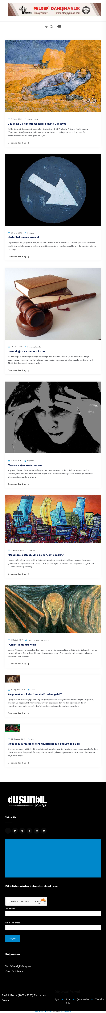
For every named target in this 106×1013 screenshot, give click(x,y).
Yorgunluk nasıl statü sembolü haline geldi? (35, 694)
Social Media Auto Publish (43, 1011)
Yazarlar (99, 999)
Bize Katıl (68, 1001)
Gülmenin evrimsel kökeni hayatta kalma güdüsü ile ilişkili (44, 744)
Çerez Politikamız (14, 971)
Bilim (33, 739)
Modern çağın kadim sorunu (25, 465)
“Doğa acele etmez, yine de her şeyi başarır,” (36, 555)
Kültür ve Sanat (42, 640)
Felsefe (38, 347)
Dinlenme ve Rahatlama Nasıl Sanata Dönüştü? (37, 124)
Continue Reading (17, 143)
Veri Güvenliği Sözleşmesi (18, 966)
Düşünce (30, 233)
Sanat (36, 119)
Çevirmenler (82, 999)
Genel (29, 119)
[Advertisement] (53, 858)
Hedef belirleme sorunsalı (23, 237)
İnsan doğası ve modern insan (26, 351)
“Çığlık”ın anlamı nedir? (23, 645)
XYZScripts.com (66, 1011)
